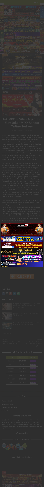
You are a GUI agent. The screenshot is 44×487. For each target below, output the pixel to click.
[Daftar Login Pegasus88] (22, 229)
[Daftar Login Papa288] (22, 258)
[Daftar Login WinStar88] (22, 245)
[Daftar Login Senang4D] (22, 239)
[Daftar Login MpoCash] (22, 251)
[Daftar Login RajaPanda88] (22, 264)
